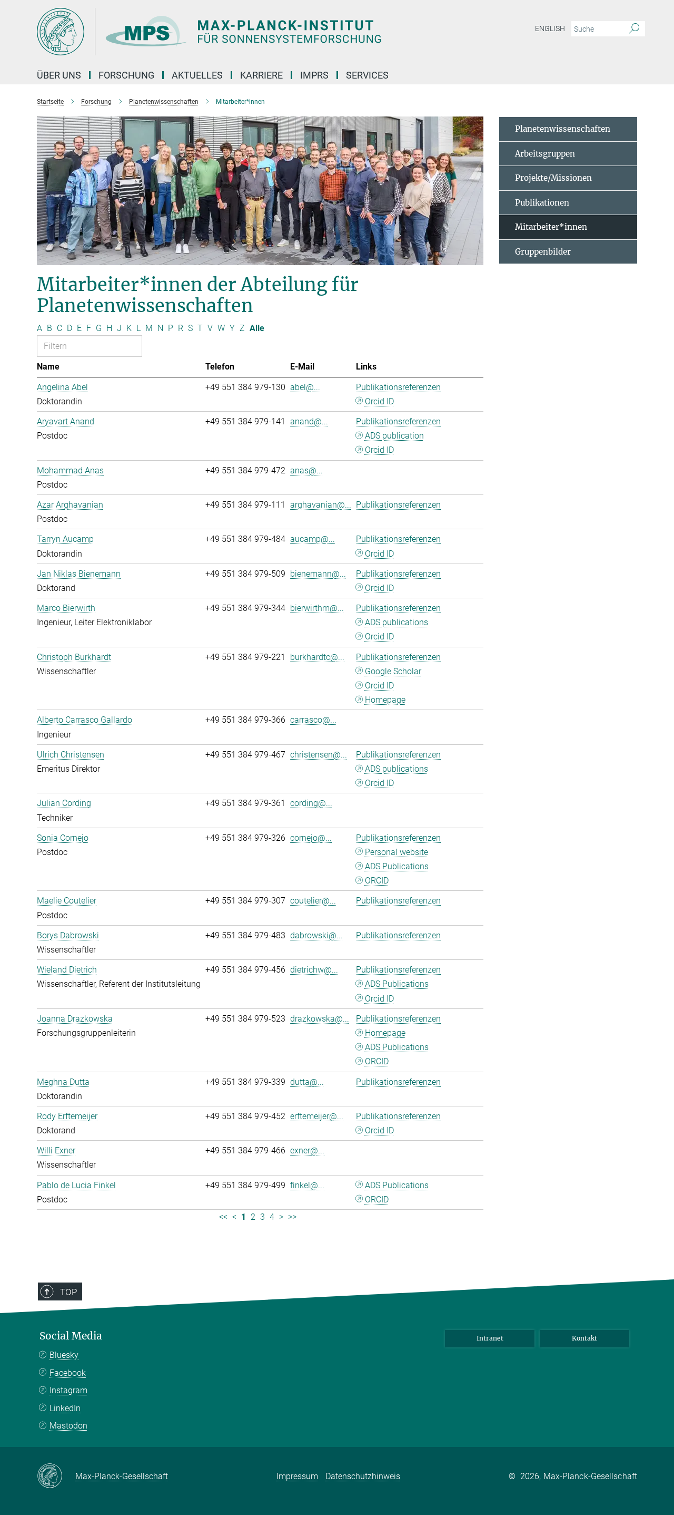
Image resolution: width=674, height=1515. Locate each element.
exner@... (307, 1150)
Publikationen (542, 203)
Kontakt (584, 1338)
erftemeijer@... (316, 1116)
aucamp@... (312, 539)
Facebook (67, 1373)
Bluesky (63, 1355)
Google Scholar (393, 671)
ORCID (377, 881)
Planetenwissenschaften (562, 129)
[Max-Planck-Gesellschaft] (56, 1476)
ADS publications (396, 622)
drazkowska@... (319, 1019)
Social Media (70, 1336)
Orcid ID (379, 401)
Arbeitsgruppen (545, 154)
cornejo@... (311, 838)
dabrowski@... (316, 935)
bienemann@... (318, 574)
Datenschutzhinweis (362, 1476)
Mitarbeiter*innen (551, 227)
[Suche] (634, 29)
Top (68, 1292)
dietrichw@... (314, 970)
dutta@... (307, 1082)
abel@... (305, 387)
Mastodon (68, 1426)
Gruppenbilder (543, 252)
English (550, 28)
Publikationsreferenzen (398, 387)
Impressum (297, 1476)
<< (223, 1217)
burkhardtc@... (317, 657)
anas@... (306, 470)
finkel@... (307, 1185)
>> (292, 1217)
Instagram (68, 1390)
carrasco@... (313, 720)
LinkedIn (65, 1408)
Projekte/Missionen (553, 178)
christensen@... (318, 755)
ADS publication (394, 436)
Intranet (490, 1338)
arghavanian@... (320, 505)
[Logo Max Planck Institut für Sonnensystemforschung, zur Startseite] (234, 31)
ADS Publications (397, 866)
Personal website (396, 852)
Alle (257, 328)
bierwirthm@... (317, 608)
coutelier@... (313, 901)
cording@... (311, 803)
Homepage (385, 700)
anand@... (309, 421)
